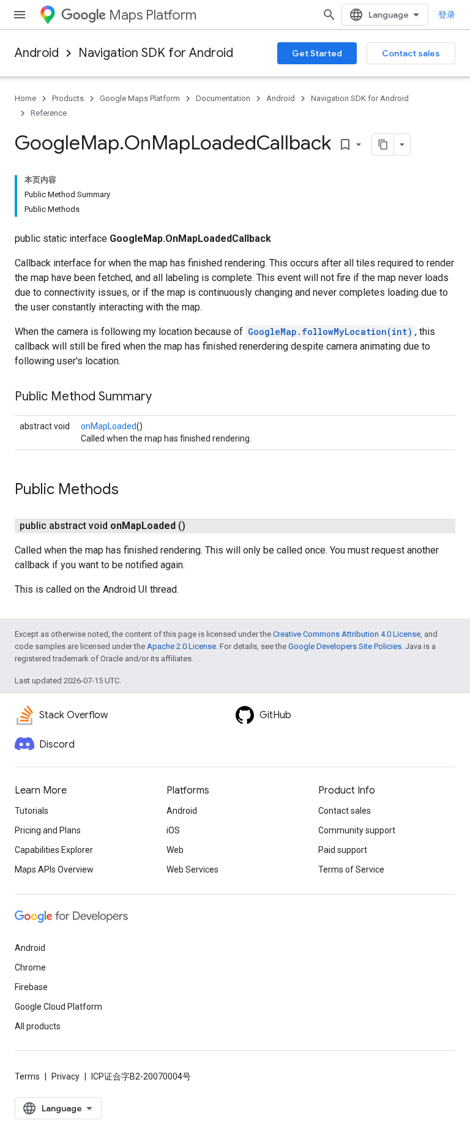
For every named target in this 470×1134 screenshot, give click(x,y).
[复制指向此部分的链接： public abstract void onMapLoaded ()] (200, 526)
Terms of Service (351, 869)
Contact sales (411, 53)
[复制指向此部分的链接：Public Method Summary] (164, 397)
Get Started (317, 53)
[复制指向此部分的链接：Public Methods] (131, 490)
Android (37, 53)
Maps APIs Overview (54, 869)
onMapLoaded (108, 426)
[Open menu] (19, 14)
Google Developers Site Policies (344, 646)
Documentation (223, 98)
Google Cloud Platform (58, 1007)
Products (68, 98)
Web (175, 850)
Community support (356, 830)
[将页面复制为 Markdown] (383, 144)
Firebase (31, 987)
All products (38, 1026)
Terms (27, 1076)
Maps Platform (152, 15)
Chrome (30, 967)
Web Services (192, 869)
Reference (49, 113)
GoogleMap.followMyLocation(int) (330, 331)
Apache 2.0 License (181, 646)
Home (25, 98)
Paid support (342, 850)
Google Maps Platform (140, 98)
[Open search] (329, 14)
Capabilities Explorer (54, 850)
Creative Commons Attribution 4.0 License (346, 634)
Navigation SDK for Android (155, 53)
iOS (173, 830)
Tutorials (31, 811)
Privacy (65, 1076)
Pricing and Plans (48, 830)
